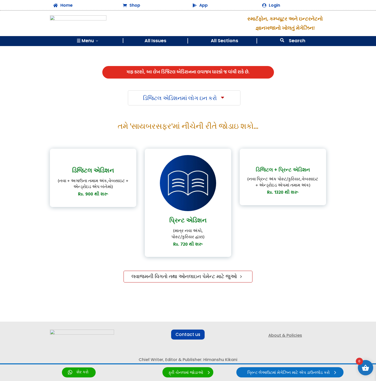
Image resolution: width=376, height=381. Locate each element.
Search (297, 40)
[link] (79, 372)
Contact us (187, 334)
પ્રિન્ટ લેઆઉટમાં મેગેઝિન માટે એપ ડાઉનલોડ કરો (288, 372)
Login (274, 5)
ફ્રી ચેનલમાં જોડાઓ (185, 372)
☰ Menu (88, 41)
